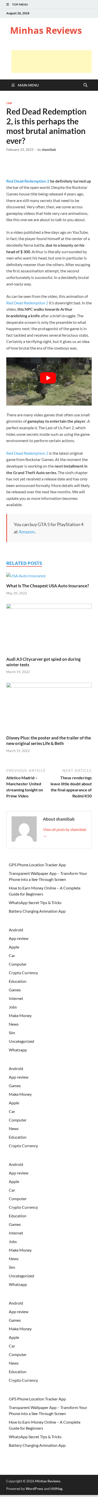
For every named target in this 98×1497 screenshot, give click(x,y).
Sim (12, 1032)
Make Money (20, 1015)
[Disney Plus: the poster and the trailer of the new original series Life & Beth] (49, 708)
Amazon (27, 531)
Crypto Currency (23, 972)
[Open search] (85, 85)
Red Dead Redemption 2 (27, 181)
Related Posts (24, 563)
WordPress (34, 1488)
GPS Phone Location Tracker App (37, 864)
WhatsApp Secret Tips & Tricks (35, 902)
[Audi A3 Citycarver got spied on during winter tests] (49, 629)
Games (15, 989)
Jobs (13, 1006)
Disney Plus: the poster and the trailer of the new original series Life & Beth (48, 740)
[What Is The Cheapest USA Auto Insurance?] (25, 577)
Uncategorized (21, 1041)
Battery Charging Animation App (37, 911)
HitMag (56, 1488)
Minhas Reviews (46, 30)
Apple (14, 946)
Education (17, 981)
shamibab (49, 150)
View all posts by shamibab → (64, 832)
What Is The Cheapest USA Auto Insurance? (47, 585)
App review (18, 938)
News (14, 1024)
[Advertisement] (51, 61)
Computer (18, 964)
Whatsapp (18, 1049)
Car (9, 103)
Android (16, 929)
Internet (16, 998)
